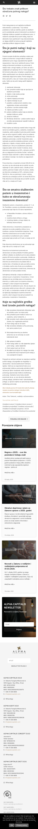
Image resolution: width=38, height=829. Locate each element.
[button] (3, 2)
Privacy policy (22, 825)
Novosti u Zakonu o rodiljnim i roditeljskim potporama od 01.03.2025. (18, 566)
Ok (12, 825)
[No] (35, 821)
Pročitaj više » (9, 472)
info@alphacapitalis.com (12, 694)
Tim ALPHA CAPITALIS (10, 400)
